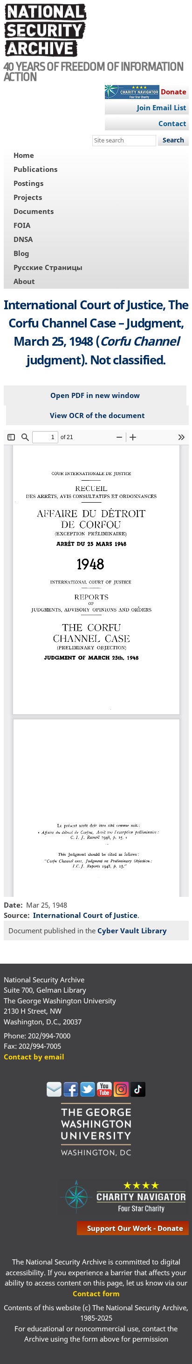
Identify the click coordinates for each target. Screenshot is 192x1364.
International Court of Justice (85, 915)
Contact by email (34, 1056)
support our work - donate (135, 1228)
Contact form (96, 1293)
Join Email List (161, 107)
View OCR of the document (97, 415)
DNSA (23, 239)
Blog (21, 253)
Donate (173, 91)
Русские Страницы (48, 267)
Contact (172, 123)
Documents (34, 211)
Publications (35, 169)
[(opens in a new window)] (54, 1094)
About (24, 281)
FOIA (22, 225)
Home (24, 155)
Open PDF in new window (95, 395)
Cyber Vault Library (132, 930)
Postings (28, 183)
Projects (28, 197)
